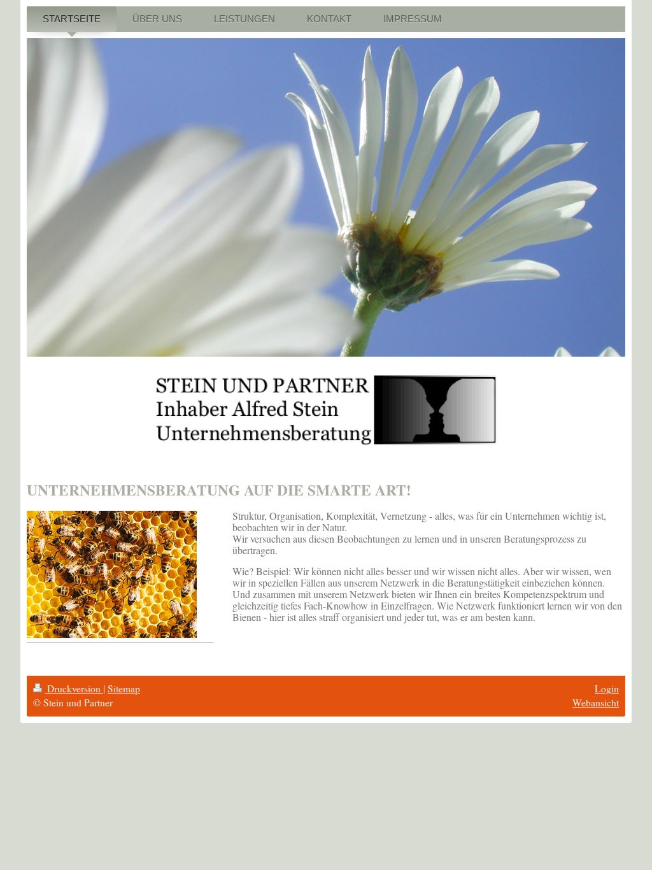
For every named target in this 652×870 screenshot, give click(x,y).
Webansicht (595, 702)
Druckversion (74, 688)
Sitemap (124, 688)
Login (607, 688)
